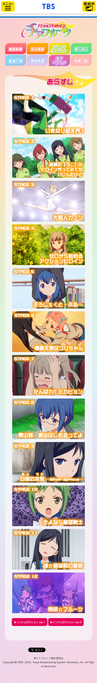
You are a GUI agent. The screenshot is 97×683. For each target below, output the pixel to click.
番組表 (89, 6)
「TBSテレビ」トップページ (48, 6)
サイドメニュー (8, 6)
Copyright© (10, 662)
